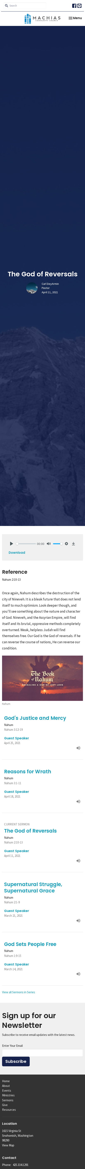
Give (5, 1105)
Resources (9, 1110)
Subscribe (15, 1061)
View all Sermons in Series (18, 992)
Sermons (7, 1100)
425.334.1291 (20, 1165)
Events (6, 1090)
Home (6, 1081)
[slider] (26, 544)
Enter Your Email (12, 1046)
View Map (8, 1145)
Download (17, 552)
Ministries (8, 1095)
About (6, 1086)
